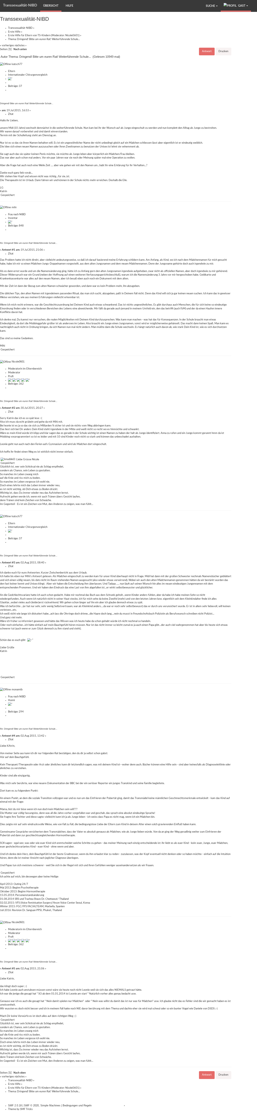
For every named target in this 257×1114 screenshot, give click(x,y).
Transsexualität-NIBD (20, 5)
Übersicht (50, 5)
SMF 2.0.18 (15, 1105)
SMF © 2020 (31, 1105)
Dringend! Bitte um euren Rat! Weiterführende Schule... (26, 103)
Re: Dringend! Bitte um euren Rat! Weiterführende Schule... (28, 243)
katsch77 (17, 64)
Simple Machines (50, 1105)
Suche (211, 6)
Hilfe (69, 5)
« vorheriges (7, 45)
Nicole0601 (72, 35)
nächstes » (21, 45)
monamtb (17, 689)
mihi (14, 207)
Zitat (10, 114)
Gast (242, 5)
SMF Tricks (26, 1109)
